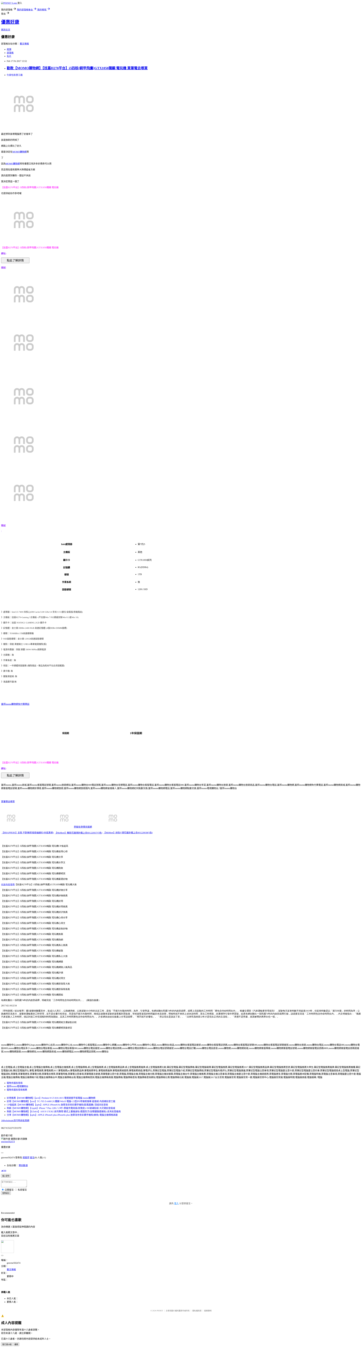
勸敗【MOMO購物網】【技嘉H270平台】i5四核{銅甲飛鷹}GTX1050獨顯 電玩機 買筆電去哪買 (77, 68)
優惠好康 (10, 21)
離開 (16, 1344)
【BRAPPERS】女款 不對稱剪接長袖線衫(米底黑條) (28, 832)
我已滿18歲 (7, 1344)
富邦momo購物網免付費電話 (15, 704)
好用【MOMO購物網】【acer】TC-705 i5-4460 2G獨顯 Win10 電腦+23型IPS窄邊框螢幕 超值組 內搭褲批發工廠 (61, 1101)
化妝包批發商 (8, 884)
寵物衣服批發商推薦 (17, 1090)
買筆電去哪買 (8, 801)
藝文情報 (24, 44)
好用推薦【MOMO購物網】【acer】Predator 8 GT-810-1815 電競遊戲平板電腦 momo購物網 (51, 1098)
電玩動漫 (23, 1165)
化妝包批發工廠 (15, 75)
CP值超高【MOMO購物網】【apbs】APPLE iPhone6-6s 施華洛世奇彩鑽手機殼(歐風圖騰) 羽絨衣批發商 (57, 1105)
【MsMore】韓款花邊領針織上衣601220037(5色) (78, 833)
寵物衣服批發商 (15, 1083)
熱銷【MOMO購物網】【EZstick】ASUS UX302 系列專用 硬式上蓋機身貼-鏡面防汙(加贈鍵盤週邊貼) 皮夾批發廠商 (64, 1111)
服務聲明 (208, 1311)
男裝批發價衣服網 (83, 827)
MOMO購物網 (19, 152)
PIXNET (160, 1311)
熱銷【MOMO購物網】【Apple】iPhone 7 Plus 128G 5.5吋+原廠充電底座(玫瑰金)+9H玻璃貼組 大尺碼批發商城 (61, 1108)
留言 (32, 1157)
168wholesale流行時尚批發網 (15, 1120)
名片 (9, 56)
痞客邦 (26, 1157)
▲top (3, 1170)
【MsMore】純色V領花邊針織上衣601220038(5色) (128, 832)
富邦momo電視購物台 (17, 1086)
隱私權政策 (197, 1311)
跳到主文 (5, 30)
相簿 (9, 49)
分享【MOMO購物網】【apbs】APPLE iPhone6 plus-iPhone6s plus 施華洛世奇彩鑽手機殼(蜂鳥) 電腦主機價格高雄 (62, 1115)
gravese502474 (8, 1141)
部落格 (10, 53)
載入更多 (6, 1176)
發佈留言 (6, 1193)
